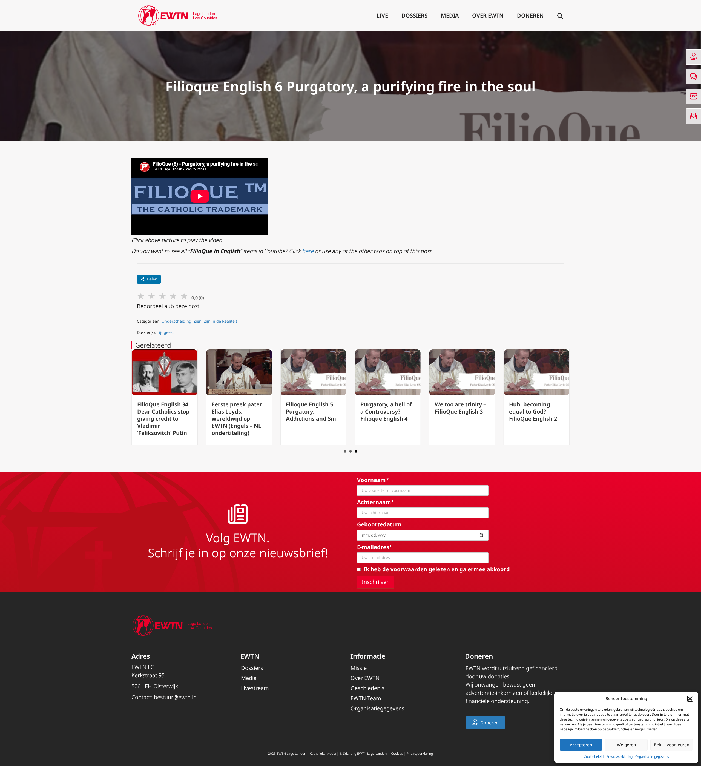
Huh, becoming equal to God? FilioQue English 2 (533, 411)
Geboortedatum (379, 524)
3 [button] (356, 451)
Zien (198, 321)
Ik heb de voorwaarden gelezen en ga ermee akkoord (437, 569)
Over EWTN (488, 15)
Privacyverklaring (619, 756)
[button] (690, 698)
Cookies (397, 753)
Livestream (255, 688)
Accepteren (581, 744)
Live (382, 15)
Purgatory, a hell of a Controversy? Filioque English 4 (386, 411)
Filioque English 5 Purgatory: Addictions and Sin (311, 411)
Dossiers (414, 15)
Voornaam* (373, 480)
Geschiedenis (367, 688)
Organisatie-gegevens (652, 756)
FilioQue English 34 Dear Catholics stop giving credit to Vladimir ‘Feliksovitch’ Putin (163, 419)
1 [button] (345, 451)
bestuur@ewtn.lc (175, 697)
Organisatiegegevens (377, 708)
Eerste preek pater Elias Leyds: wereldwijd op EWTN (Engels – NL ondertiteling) (237, 419)
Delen (152, 279)
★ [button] (141, 296)
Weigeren (626, 744)
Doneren (530, 15)
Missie (358, 668)
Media (450, 15)
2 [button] (350, 451)
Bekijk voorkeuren (671, 744)
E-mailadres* (374, 547)
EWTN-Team (365, 698)
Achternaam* (375, 502)
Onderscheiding (176, 321)
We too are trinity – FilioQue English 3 (460, 408)
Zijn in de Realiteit (220, 321)
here (308, 251)
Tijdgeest (165, 332)
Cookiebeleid (594, 756)
